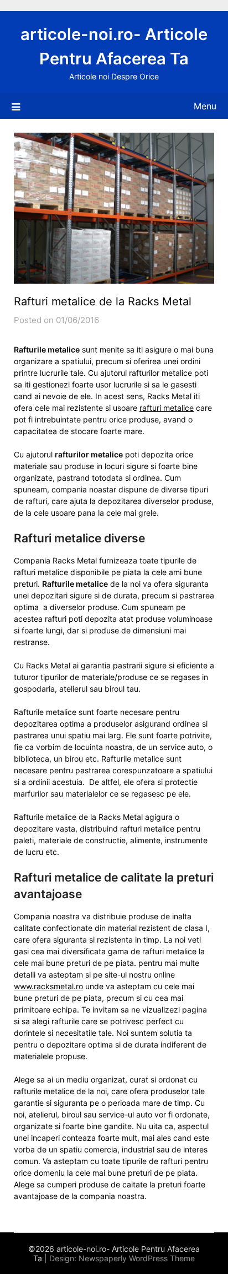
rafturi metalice (166, 407)
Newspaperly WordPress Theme (137, 1258)
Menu (205, 106)
